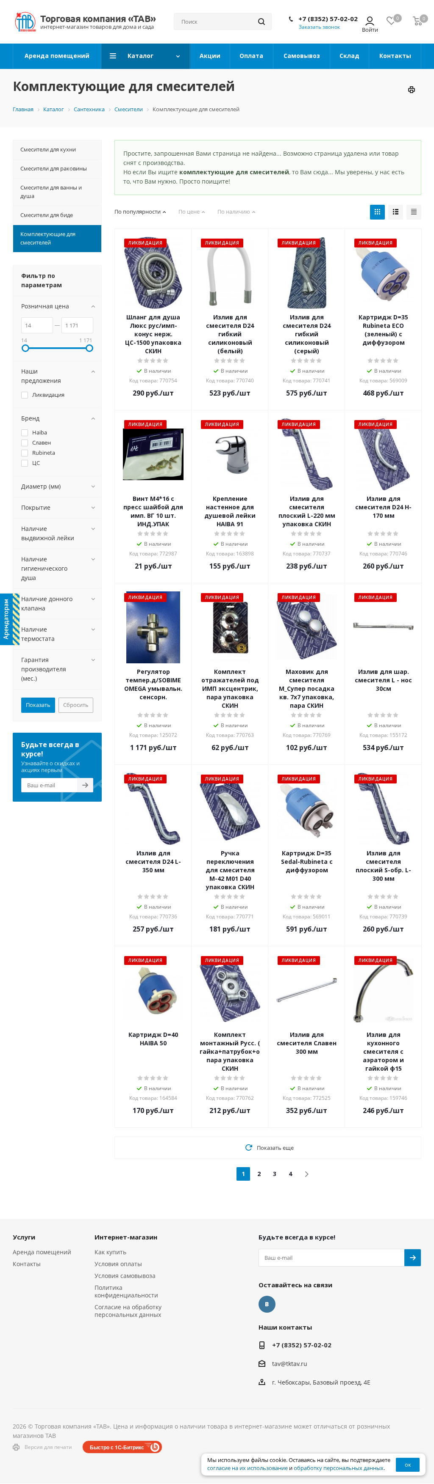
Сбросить (76, 705)
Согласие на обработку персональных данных (128, 1311)
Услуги (24, 1237)
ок (408, 1464)
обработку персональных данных (339, 1468)
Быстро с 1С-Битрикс (117, 1447)
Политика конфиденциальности (126, 1291)
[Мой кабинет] (369, 22)
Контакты (27, 1264)
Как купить (110, 1252)
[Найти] (261, 21)
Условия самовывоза (125, 1276)
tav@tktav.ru (289, 1364)
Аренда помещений (42, 1252)
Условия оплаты (118, 1264)
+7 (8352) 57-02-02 (328, 18)
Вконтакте (267, 1304)
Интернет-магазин (126, 1237)
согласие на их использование (247, 1468)
